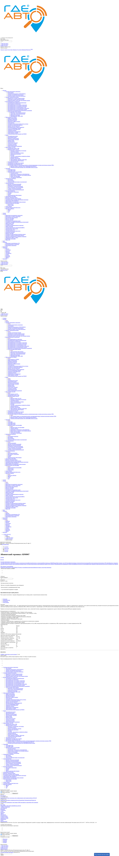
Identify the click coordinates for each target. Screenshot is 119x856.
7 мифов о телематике (5, 806)
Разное (9, 194)
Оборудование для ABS (13, 132)
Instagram (6, 549)
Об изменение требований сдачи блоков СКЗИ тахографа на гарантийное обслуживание (19, 802)
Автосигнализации (9, 183)
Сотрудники (8, 249)
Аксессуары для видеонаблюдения (17, 113)
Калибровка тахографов (10, 238)
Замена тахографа (9, 226)
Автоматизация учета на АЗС (11, 228)
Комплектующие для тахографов (15, 171)
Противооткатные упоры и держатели (16, 127)
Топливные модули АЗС (13, 161)
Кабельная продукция (15, 114)
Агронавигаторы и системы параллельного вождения (16, 199)
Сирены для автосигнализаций (14, 188)
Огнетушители (11, 122)
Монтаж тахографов (9, 218)
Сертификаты (8, 253)
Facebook (6, 546)
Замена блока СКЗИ (9, 223)
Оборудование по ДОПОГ (11, 117)
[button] (102, 854)
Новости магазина (6, 792)
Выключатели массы (12, 120)
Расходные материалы (10, 190)
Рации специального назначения (15, 146)
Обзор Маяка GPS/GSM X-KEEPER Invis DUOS (10, 805)
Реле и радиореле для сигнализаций (15, 187)
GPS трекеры (11, 92)
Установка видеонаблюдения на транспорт (14, 225)
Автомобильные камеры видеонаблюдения (17, 102)
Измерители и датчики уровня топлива (16, 98)
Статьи (1, 811)
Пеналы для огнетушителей (14, 126)
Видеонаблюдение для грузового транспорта (17, 104)
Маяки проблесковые (12, 118)
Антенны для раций (12, 143)
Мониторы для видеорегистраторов (18, 112)
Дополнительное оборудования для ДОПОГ (17, 133)
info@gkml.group (3, 270)
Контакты (5, 258)
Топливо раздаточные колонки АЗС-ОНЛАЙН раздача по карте (23, 167)
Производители (3, 821)
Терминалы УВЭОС (12, 130)
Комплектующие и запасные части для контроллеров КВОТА (23, 166)
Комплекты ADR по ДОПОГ (14, 121)
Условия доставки (4, 816)
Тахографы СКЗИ (11, 170)
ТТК (9, 210)
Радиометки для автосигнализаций (15, 186)
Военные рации (11, 141)
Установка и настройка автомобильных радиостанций (16, 222)
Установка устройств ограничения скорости (14, 235)
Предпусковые (11, 180)
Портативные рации (12, 137)
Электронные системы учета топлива (16, 162)
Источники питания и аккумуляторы (13, 198)
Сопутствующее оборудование (14, 111)
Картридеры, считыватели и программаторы (19, 174)
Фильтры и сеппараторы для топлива (18, 150)
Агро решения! (3, 808)
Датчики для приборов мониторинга (15, 94)
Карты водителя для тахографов (12, 203)
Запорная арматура (14, 157)
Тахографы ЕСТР (11, 169)
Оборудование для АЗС (10, 147)
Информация (3, 819)
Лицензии (7, 252)
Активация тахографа (10, 232)
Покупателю (3, 814)
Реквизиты (7, 256)
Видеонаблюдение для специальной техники (17, 109)
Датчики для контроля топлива (12, 97)
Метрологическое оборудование (15, 195)
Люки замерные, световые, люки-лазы (18, 159)
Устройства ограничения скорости (15, 125)
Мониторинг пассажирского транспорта (13, 215)
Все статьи (2, 804)
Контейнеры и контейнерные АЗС (15, 164)
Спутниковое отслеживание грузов (12, 220)
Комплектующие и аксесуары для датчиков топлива (19, 100)
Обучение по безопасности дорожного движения (15, 236)
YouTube (6, 551)
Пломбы (9, 193)
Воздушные (10, 179)
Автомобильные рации (13, 136)
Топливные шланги (14, 151)
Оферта (7, 257)
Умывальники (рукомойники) (14, 131)
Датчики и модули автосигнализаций (16, 189)
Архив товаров (8, 206)
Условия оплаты (3, 815)
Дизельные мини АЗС (10, 229)
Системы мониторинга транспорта (13, 91)
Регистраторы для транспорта (14, 103)
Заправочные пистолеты (15, 154)
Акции (4, 213)
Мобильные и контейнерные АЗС (12, 243)
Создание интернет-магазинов (6, 852)
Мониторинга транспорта (10, 245)
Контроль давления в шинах (11, 197)
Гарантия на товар (4, 818)
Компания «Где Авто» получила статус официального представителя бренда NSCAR (18, 797)
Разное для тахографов (15, 176)
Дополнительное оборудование (17, 160)
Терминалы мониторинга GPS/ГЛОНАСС (17, 93)
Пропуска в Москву (9, 208)
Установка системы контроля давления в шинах (15, 234)
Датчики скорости (14, 172)
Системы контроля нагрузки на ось (12, 207)
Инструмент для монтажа (13, 191)
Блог (4, 241)
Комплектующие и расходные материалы (16, 96)
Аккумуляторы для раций (13, 139)
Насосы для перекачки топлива (17, 152)
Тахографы (8, 168)
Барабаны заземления (12, 119)
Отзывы (7, 254)
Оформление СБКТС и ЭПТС (11, 237)
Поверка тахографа (9, 233)
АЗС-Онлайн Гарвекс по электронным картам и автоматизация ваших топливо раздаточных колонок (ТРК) (31, 165)
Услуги (4, 214)
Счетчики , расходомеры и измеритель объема (20, 156)
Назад (6, 320)
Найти (2, 854)
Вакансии (7, 251)
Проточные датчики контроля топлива (16, 99)
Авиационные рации (12, 145)
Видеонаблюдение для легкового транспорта (17, 106)
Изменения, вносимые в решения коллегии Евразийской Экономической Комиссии (18, 800)
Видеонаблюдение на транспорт (12, 244)
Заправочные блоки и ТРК (13, 148)
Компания (5, 247)
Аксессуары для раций (13, 142)
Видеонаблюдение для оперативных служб (17, 107)
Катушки (12, 155)
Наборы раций (11, 140)
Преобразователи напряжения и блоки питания (15, 201)
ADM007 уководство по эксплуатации (8, 654)
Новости (7, 248)
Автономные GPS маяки (10, 196)
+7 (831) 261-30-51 (4, 43)
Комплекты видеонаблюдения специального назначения (20, 110)
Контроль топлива (9, 219)
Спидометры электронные (16, 177)
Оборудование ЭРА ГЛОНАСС (12, 200)
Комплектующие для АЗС (13, 149)
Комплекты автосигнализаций (14, 185)
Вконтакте (6, 548)
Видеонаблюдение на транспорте (12, 101)
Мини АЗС (7, 239)
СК (8, 212)
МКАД (9, 209)
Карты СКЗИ (11, 205)
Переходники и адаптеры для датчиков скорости (20, 175)
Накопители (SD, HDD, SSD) (16, 116)
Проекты (5, 242)
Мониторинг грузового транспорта (12, 216)
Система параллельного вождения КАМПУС (15, 227)
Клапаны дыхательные (15, 158)
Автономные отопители (10, 178)
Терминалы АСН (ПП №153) (14, 129)
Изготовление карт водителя (11, 217)
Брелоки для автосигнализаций (14, 184)
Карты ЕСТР (10, 204)
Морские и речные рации (13, 138)
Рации (7, 135)
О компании (3, 810)
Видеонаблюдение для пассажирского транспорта (18, 108)
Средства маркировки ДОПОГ (14, 128)
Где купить (5, 246)
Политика (7, 255)
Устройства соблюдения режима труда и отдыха (18, 123)
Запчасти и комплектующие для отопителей (17, 181)
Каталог (4, 90)
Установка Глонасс (9, 224)
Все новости (3, 795)
